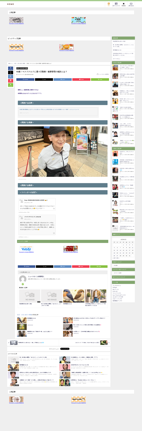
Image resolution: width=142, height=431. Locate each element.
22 (123, 253)
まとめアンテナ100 (118, 296)
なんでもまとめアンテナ (119, 295)
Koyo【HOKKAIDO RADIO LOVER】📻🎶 (36, 200)
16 (126, 250)
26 (114, 255)
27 (117, 255)
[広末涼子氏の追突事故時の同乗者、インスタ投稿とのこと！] (115, 117)
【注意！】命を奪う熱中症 (125, 107)
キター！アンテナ (117, 298)
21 (120, 253)
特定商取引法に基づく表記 (119, 41)
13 (117, 250)
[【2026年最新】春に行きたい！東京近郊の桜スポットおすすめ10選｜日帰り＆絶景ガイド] (115, 228)
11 (132, 247)
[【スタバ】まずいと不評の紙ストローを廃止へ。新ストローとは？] (115, 67)
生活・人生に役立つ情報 (22, 68)
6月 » (117, 258)
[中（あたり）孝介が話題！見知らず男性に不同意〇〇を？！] (115, 84)
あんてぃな (116, 289)
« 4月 (114, 258)
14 (120, 250)
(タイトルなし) (116, 58)
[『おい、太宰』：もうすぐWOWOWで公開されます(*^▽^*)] (115, 125)
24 (129, 253)
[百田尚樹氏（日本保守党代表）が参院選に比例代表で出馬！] (115, 162)
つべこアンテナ (117, 293)
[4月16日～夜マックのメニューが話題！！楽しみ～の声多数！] (115, 101)
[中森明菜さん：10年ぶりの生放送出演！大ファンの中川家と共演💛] (115, 93)
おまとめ (115, 291)
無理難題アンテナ (117, 300)
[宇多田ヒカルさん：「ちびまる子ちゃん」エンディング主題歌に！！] (115, 195)
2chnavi (115, 287)
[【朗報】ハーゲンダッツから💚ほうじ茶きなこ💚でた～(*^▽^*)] (115, 142)
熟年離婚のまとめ (117, 50)
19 (114, 253)
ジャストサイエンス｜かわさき (32, 216)
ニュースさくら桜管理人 (104, 74)
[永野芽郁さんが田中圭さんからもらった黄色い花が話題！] (115, 134)
